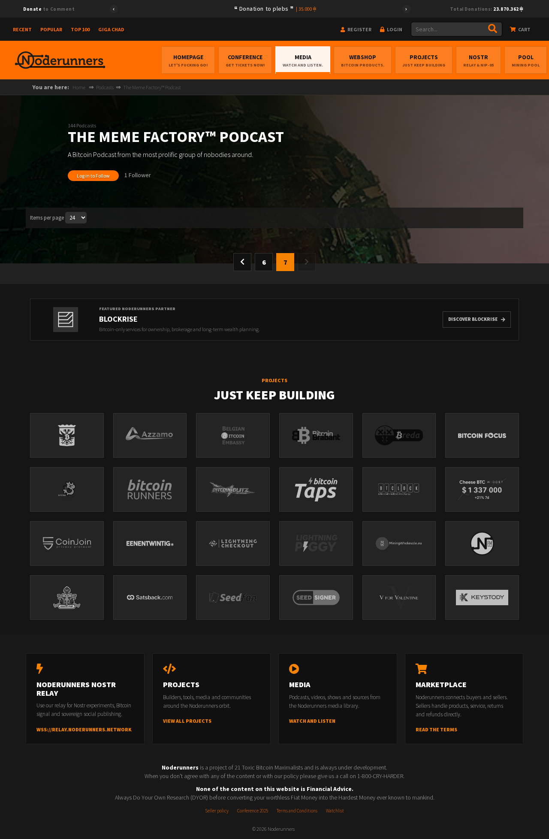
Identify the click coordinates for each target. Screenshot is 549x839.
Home (78, 87)
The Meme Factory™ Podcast (152, 87)
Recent (22, 29)
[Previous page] (242, 262)
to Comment (49, 9)
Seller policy (217, 811)
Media (303, 60)
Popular (51, 29)
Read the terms (436, 729)
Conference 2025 (252, 811)
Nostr (478, 60)
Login (394, 29)
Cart (524, 29)
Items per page (47, 217)
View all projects (187, 721)
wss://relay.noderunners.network (84, 729)
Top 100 (80, 29)
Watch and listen (312, 721)
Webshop (362, 60)
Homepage (188, 60)
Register (359, 29)
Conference (245, 60)
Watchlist (335, 811)
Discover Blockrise (473, 319)
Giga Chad (111, 29)
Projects (423, 60)
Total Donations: (485, 9)
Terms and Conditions (297, 811)
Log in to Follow (93, 175)
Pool (526, 60)
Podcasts (105, 87)
